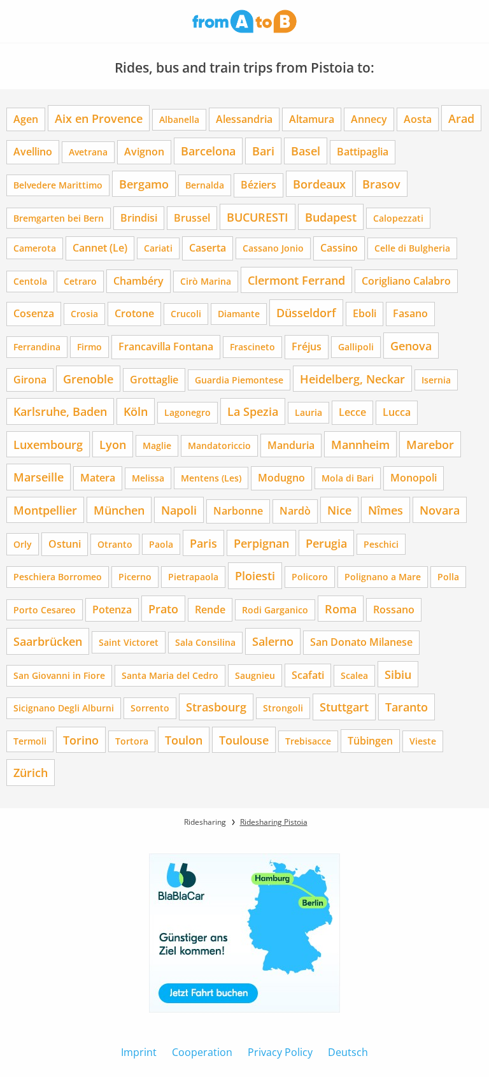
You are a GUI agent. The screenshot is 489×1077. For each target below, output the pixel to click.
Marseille (38, 477)
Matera (97, 478)
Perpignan (261, 543)
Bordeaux (319, 184)
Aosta (418, 119)
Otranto (114, 544)
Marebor (430, 444)
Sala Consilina (205, 642)
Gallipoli (356, 347)
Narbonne (238, 511)
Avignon (144, 152)
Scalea (354, 675)
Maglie (157, 445)
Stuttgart (344, 707)
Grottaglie (154, 380)
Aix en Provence (99, 118)
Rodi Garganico (275, 610)
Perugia (326, 543)
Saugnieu (255, 675)
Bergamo (144, 184)
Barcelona (208, 151)
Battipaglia (362, 152)
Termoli (29, 741)
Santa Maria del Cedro (170, 675)
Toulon (183, 740)
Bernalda (204, 185)
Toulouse (244, 740)
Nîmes (385, 510)
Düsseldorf (306, 312)
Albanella (179, 119)
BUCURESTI (257, 217)
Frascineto (252, 347)
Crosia (84, 314)
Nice (339, 510)
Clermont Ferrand (296, 280)
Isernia (436, 380)
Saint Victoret (129, 642)
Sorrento (150, 708)
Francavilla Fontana (165, 346)
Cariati (158, 248)
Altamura (311, 119)
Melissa (148, 478)
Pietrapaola (193, 577)
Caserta (207, 248)
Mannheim (360, 444)
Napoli (179, 510)
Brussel (192, 218)
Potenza (112, 610)
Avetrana (88, 152)
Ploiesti (255, 575)
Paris (203, 543)
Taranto (406, 707)
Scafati (308, 675)
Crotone (134, 313)
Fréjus (307, 346)
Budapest (331, 217)
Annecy (369, 119)
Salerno (273, 641)
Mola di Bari (348, 478)
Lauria (308, 412)
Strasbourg (216, 707)
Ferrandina (36, 347)
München (119, 510)
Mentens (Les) (211, 478)
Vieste (422, 741)
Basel (305, 151)
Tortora (131, 741)
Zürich (30, 772)
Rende (210, 610)
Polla (448, 577)
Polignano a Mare (382, 577)
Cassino (339, 248)
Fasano (410, 313)
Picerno (135, 577)
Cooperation (202, 1052)
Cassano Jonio (273, 248)
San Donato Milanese (361, 642)
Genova (411, 345)
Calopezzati (398, 218)
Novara (440, 510)
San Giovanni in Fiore (59, 675)
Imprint (139, 1052)
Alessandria (244, 119)
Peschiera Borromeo (57, 577)
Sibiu (398, 674)
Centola (30, 281)
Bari (263, 151)
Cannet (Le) (100, 248)
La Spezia (252, 411)
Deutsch (348, 1052)
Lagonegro (187, 412)
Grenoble (88, 379)
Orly (22, 544)
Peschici (381, 544)
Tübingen (370, 741)
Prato (163, 609)
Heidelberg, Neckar (352, 379)
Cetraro (80, 281)
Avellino (32, 152)
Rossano (394, 610)
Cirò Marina (205, 281)
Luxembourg (48, 444)
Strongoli (283, 708)
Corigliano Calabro (406, 281)
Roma (341, 609)
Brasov (381, 184)
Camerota (34, 248)
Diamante (239, 314)
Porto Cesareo (44, 610)
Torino (81, 740)
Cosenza (33, 313)
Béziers (258, 185)
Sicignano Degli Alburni (63, 708)
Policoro (310, 577)
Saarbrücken (47, 641)
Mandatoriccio (219, 445)
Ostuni (64, 544)
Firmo (89, 347)
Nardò (295, 511)
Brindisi (138, 218)
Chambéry (138, 281)
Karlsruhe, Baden (60, 411)
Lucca (397, 412)
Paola (161, 544)
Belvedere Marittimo (58, 185)
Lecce (352, 412)
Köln (136, 411)
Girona (29, 380)
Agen (25, 119)
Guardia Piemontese (239, 380)
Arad (461, 118)
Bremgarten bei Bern (58, 218)
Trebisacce (308, 741)
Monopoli (413, 478)
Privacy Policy (280, 1052)
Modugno (281, 478)
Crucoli (186, 314)
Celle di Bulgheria (412, 248)
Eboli (364, 313)
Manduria (291, 445)
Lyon (112, 444)
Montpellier (45, 510)
